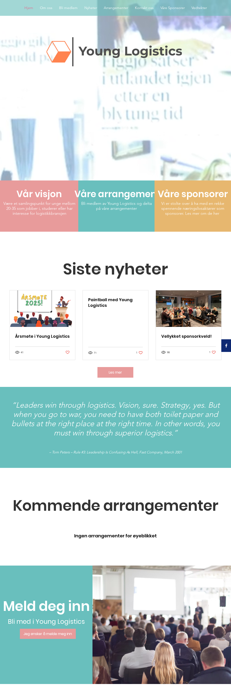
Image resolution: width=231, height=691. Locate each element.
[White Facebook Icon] (226, 345)
